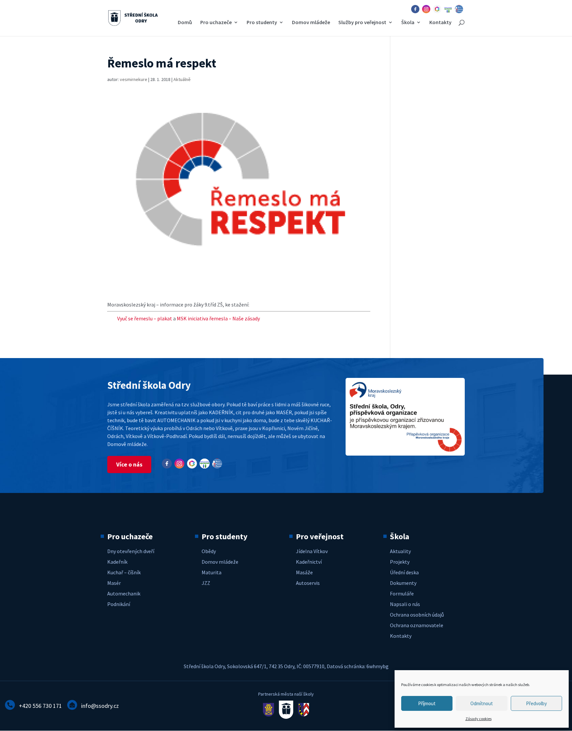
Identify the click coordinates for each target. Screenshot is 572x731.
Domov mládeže (311, 22)
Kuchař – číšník (124, 572)
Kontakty (440, 22)
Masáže (304, 572)
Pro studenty (262, 22)
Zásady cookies (478, 718)
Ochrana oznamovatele (416, 625)
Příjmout (427, 703)
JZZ (206, 583)
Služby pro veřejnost (362, 22)
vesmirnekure (133, 79)
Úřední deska (404, 572)
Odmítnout (481, 703)
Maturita (211, 572)
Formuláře (402, 593)
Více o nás (129, 464)
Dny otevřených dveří (130, 551)
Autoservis (308, 583)
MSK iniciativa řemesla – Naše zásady (218, 318)
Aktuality (400, 551)
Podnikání (118, 604)
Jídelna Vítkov (312, 551)
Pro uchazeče (216, 22)
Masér (114, 583)
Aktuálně (182, 79)
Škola (407, 22)
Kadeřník (117, 561)
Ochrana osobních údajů (417, 614)
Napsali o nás (405, 604)
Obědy (209, 551)
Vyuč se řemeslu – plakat (145, 318)
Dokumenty (403, 583)
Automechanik (123, 593)
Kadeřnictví (309, 561)
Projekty (399, 561)
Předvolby (536, 703)
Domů (185, 22)
